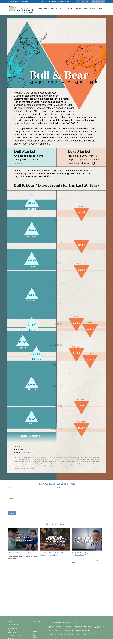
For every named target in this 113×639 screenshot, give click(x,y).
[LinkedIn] (83, 1)
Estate (34, 629)
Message (10, 498)
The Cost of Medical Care (18, 552)
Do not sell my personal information (79, 634)
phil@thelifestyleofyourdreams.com (60, 1)
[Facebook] (87, 1)
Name (9, 487)
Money (34, 635)
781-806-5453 (43, 1)
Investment (35, 627)
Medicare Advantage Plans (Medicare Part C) (83, 553)
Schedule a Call (99, 1)
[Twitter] (78, 1)
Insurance (35, 631)
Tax (34, 633)
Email (58, 487)
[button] (40, 8)
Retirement (35, 624)
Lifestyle (35, 637)
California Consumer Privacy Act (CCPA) (88, 633)
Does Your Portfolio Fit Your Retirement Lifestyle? (51, 553)
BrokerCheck (76, 622)
